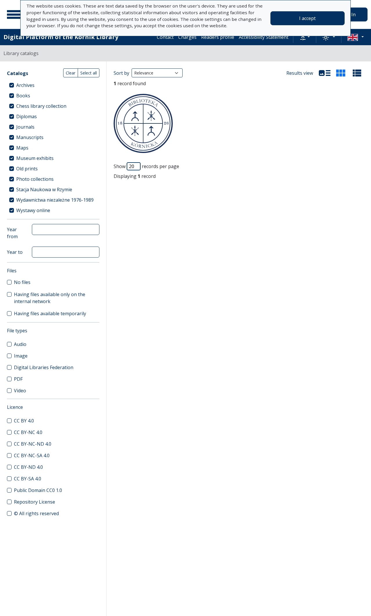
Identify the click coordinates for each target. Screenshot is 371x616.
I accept (307, 18)
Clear (70, 73)
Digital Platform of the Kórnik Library (60, 37)
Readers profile (217, 37)
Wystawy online (33, 210)
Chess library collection (41, 106)
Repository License (34, 502)
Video (20, 390)
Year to (15, 252)
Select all (88, 73)
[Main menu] (14, 14)
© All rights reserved (36, 513)
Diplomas (26, 116)
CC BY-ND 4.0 (28, 467)
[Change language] (356, 37)
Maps (22, 148)
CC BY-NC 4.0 (28, 432)
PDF (18, 379)
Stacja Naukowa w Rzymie (44, 189)
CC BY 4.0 (24, 421)
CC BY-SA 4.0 (27, 478)
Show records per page (146, 166)
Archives (25, 85)
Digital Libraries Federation (43, 367)
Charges (187, 37)
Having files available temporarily (50, 313)
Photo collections (35, 179)
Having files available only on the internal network (49, 298)
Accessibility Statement (263, 37)
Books (23, 95)
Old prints (27, 168)
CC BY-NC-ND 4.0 (32, 444)
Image (21, 356)
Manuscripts (29, 137)
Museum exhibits (35, 158)
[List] (325, 73)
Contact (165, 37)
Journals (25, 127)
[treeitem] (53, 85)
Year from (12, 233)
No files (22, 282)
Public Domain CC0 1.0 (38, 490)
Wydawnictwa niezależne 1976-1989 (55, 200)
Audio (20, 344)
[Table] (357, 73)
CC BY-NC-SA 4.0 (32, 455)
